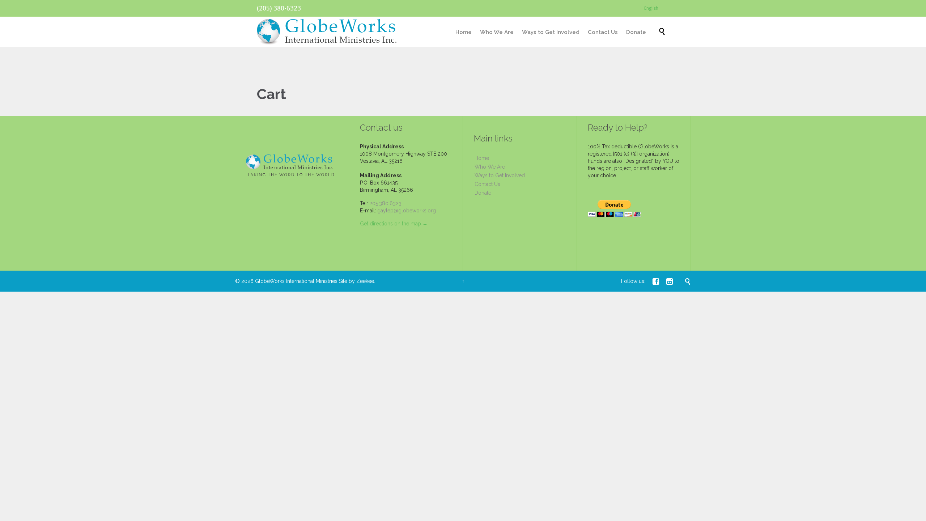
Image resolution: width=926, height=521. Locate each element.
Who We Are (490, 167)
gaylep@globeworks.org (406, 210)
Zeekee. (365, 281)
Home (482, 158)
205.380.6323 (385, 203)
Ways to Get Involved (500, 175)
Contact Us (487, 184)
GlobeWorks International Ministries (296, 281)
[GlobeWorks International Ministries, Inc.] (327, 32)
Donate (483, 193)
